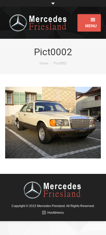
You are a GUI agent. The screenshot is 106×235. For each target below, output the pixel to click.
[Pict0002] (53, 122)
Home (44, 63)
